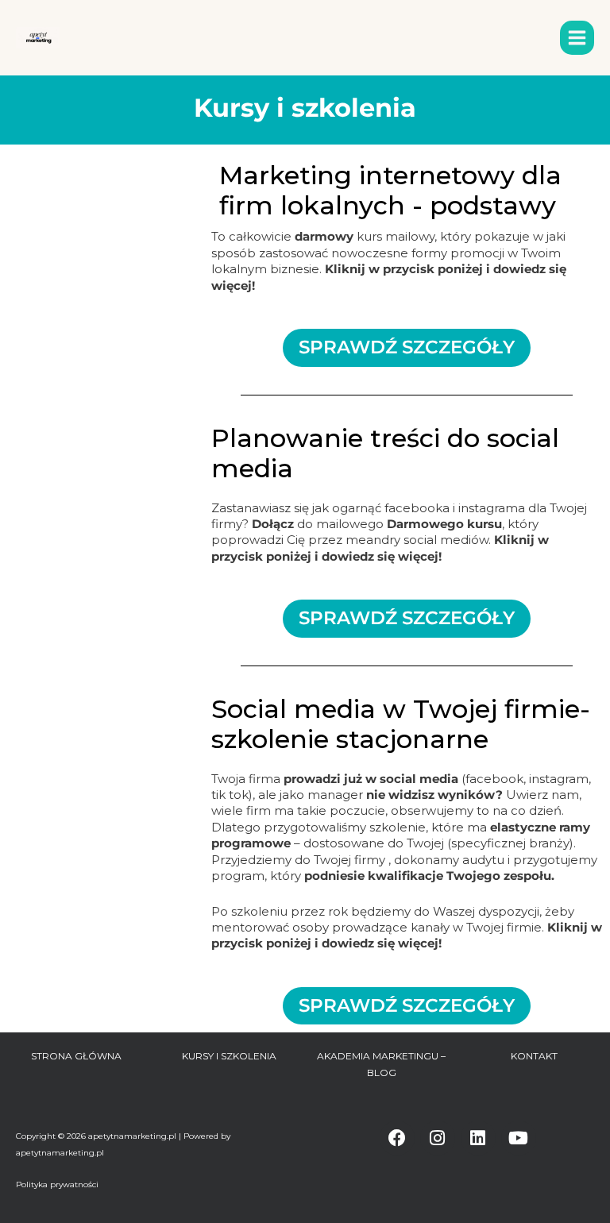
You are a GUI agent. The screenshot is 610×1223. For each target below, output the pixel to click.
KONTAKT (534, 1056)
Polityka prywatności (57, 1184)
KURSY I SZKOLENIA (229, 1056)
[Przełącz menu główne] (577, 38)
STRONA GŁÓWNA (76, 1056)
